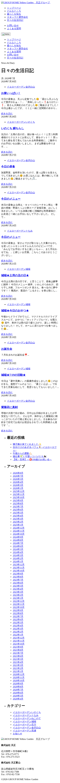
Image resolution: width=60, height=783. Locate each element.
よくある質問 (14, 28)
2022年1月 (18, 634)
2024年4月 (18, 552)
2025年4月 (18, 515)
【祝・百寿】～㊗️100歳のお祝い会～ (32, 459)
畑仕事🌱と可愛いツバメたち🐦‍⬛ (30, 456)
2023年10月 (18, 570)
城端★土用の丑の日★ (15, 275)
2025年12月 (18, 491)
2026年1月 (18, 488)
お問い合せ (13, 25)
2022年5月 (18, 622)
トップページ (14, 39)
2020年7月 (18, 689)
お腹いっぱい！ (11, 93)
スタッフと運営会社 (17, 48)
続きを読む (7, 113)
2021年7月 (18, 653)
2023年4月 (18, 589)
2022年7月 (18, 616)
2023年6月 (18, 583)
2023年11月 (18, 567)
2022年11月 (18, 604)
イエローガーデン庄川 (24, 724)
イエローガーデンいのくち (21, 122)
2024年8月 (18, 540)
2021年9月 (18, 647)
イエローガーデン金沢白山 (21, 87)
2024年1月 (18, 561)
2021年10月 (18, 644)
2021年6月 (18, 656)
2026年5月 (18, 479)
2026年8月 (18, 473)
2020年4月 (18, 699)
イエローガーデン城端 (18, 269)
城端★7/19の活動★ (13, 374)
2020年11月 (18, 677)
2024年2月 (18, 558)
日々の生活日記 (15, 58)
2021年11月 (18, 641)
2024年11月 (18, 531)
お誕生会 (6, 348)
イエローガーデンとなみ (20, 231)
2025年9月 (18, 500)
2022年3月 (18, 628)
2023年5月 (18, 586)
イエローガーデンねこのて (27, 718)
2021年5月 (18, 659)
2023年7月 (18, 580)
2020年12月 (18, 674)
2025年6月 (18, 509)
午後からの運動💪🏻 (22, 453)
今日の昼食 (8, 166)
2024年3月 (18, 555)
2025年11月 (18, 494)
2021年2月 (18, 668)
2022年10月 (18, 607)
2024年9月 (18, 537)
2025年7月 (18, 506)
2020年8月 (18, 686)
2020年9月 (18, 683)
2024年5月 (18, 549)
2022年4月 (18, 625)
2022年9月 (18, 610)
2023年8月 (18, 576)
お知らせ (17, 733)
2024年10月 (18, 534)
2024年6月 (18, 546)
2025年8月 (18, 503)
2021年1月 (18, 671)
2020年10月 (18, 680)
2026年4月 (18, 482)
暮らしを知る (14, 45)
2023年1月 (18, 598)
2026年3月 (18, 485)
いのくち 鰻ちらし (12, 128)
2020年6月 (18, 692)
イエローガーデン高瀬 (24, 730)
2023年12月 (18, 564)
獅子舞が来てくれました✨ (27, 444)
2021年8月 (18, 650)
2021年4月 (18, 662)
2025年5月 (18, 512)
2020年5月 (18, 695)
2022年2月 (18, 631)
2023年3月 (18, 592)
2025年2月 (18, 522)
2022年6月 (18, 619)
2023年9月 (18, 573)
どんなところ (14, 42)
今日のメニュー (11, 198)
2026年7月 (18, 476)
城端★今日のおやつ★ (15, 310)
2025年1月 (18, 525)
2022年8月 (18, 613)
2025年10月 (18, 497)
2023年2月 (18, 595)
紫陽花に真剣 (9, 407)
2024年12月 (18, 528)
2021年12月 (18, 638)
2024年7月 (18, 543)
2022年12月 (18, 601)
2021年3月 (18, 665)
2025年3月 (18, 518)
